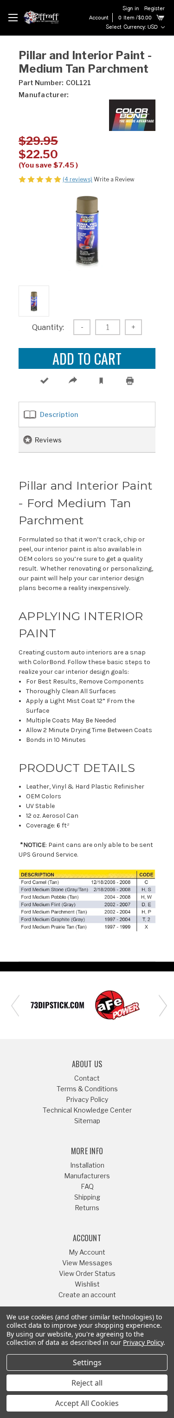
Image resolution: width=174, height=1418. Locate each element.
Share (72, 380)
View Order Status (87, 1273)
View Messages (87, 1263)
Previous (14, 1005)
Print (130, 380)
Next (160, 1005)
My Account (87, 1252)
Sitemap (87, 1121)
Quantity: (48, 327)
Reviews (48, 440)
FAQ (87, 1186)
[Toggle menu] (13, 17)
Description (59, 414)
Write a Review (114, 179)
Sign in (130, 8)
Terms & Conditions (87, 1089)
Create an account (87, 1295)
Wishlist (87, 1284)
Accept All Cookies (87, 1403)
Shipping (87, 1197)
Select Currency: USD (133, 27)
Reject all (87, 1383)
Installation (87, 1165)
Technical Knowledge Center (87, 1110)
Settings (87, 1362)
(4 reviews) (77, 179)
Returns (87, 1208)
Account (99, 18)
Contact (87, 1078)
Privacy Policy (87, 1099)
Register (154, 8)
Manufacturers (87, 1176)
